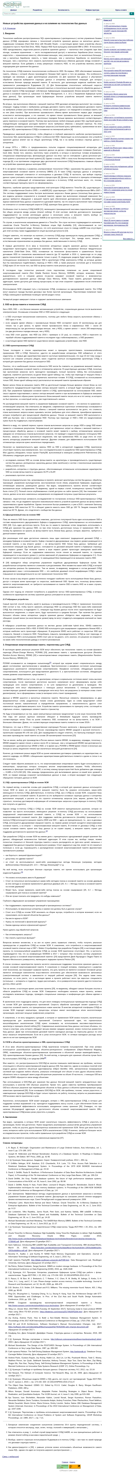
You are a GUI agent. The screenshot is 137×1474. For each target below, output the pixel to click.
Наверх (72, 1462)
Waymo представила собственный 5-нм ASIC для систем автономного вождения (118, 61)
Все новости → (129, 239)
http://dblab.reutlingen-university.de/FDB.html (50, 1260)
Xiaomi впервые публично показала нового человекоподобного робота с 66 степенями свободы (117, 178)
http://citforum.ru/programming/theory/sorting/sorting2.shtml (76, 1339)
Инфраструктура (92, 10)
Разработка (37, 10)
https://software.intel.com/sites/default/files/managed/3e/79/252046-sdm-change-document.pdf (48, 1327)
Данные (13, 10)
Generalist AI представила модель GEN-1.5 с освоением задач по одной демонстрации (118, 190)
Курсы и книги (121, 10)
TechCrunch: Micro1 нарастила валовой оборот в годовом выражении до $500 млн (118, 96)
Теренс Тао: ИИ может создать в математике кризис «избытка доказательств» (116, 211)
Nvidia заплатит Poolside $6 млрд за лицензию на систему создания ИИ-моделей (118, 84)
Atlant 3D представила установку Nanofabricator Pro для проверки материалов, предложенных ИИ (116, 223)
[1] (50, 662)
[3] (22, 872)
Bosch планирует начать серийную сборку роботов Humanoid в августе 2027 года (117, 129)
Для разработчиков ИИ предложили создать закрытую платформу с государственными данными (117, 73)
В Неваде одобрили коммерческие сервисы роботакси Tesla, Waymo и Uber (117, 108)
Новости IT (108, 20)
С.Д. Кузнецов (9, 28)
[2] (47, 831)
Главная (65, 1462)
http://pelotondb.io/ (78, 1351)
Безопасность (63, 10)
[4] (45, 1058)
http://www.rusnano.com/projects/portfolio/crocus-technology (33, 1305)
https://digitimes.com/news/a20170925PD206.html (61, 1312)
